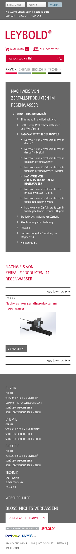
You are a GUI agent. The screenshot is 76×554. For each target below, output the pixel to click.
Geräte (9, 393)
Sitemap (61, 543)
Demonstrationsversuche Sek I (24, 402)
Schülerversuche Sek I (19, 407)
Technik (12, 472)
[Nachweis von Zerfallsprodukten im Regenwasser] (38, 325)
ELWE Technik (29, 536)
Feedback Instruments (13, 536)
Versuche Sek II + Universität (22, 397)
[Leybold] (29, 21)
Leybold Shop (48, 528)
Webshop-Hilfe (18, 498)
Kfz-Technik (12, 477)
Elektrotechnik (14, 482)
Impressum (12, 547)
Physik (11, 388)
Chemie (11, 419)
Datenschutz (45, 543)
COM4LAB (11, 487)
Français (36, 15)
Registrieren (41, 11)
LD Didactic (22, 528)
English (22, 15)
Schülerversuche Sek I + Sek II (23, 412)
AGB (33, 543)
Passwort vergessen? (18, 11)
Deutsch (10, 15)
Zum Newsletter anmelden (27, 518)
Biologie (12, 446)
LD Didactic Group (16, 543)
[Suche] (59, 58)
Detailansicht (16, 348)
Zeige (50, 291)
